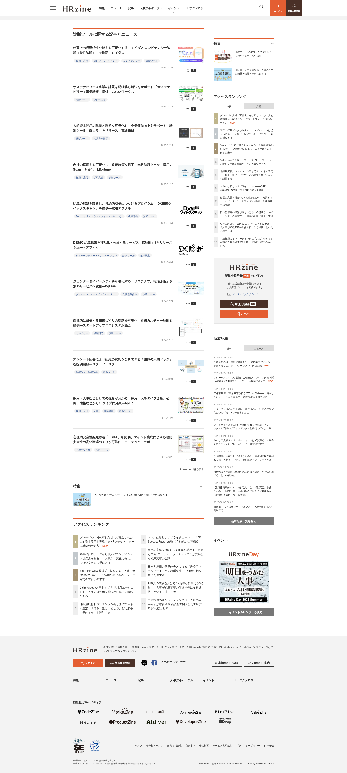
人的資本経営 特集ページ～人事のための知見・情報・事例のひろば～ (132, 494)
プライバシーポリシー (248, 745)
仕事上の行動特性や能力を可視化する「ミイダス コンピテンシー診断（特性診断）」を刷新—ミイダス (121, 50)
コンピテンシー (131, 60)
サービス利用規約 (222, 745)
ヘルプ (138, 745)
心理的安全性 (83, 449)
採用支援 (98, 177)
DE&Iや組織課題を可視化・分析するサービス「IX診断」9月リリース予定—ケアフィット (122, 244)
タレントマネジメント (106, 60)
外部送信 (269, 745)
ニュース (116, 8)
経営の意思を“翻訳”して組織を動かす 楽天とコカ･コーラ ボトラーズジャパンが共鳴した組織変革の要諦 (175, 554)
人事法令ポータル (151, 8)
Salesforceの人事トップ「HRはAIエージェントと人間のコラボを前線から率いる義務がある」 (106, 591)
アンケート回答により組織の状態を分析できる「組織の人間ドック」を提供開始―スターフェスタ (123, 361)
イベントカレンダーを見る (246, 612)
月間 (258, 106)
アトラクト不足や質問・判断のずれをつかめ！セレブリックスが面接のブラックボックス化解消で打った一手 (244, 426)
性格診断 (109, 411)
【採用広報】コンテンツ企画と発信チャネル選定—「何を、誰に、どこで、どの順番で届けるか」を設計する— (106, 608)
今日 (229, 106)
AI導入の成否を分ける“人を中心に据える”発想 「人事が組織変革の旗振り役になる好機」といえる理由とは (175, 587)
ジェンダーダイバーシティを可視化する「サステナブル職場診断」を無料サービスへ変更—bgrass (123, 283)
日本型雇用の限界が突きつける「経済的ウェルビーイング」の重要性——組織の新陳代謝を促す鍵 (174, 570)
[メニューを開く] (53, 8)
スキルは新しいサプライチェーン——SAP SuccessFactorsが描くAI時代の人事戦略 (174, 539)
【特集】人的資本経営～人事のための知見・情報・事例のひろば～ (254, 71)
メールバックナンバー (246, 294)
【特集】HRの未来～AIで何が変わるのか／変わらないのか (253, 53)
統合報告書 (100, 99)
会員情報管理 (174, 745)
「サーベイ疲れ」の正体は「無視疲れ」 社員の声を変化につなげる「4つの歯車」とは (244, 410)
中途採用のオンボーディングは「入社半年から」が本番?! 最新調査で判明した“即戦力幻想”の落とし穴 (175, 604)
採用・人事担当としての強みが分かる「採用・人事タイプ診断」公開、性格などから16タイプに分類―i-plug (121, 400)
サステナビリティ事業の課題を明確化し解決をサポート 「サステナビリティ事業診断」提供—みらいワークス (121, 89)
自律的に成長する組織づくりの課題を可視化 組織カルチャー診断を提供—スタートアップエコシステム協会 (123, 322)
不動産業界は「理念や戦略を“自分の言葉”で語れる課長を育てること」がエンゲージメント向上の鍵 (243, 363)
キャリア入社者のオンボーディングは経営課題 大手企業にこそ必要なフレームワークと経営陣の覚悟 (244, 441)
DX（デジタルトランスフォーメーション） (99, 216)
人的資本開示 (101, 138)
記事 (131, 8)
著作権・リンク (154, 745)
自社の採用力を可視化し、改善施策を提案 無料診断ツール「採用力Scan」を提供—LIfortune (123, 167)
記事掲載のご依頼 (226, 663)
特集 (102, 8)
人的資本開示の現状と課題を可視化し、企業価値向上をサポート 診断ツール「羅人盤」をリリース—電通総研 (123, 128)
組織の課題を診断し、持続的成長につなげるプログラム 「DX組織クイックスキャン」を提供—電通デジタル (122, 205)
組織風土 (145, 255)
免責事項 (190, 745)
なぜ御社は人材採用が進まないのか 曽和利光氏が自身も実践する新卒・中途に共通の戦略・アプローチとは (244, 457)
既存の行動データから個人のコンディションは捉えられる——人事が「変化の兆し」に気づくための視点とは (106, 558)
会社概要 (204, 745)
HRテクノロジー (196, 8)
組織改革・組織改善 (87, 372)
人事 (96, 411)
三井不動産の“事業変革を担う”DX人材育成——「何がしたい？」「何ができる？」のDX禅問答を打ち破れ (244, 394)
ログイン (246, 314)
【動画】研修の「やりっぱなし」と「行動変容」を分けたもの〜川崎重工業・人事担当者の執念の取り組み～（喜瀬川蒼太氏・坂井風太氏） (244, 490)
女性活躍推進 (129, 294)
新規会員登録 (245, 304)
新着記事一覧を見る (243, 521)
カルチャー (82, 333)
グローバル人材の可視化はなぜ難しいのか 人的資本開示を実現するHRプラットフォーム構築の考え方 (108, 541)
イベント (174, 8)
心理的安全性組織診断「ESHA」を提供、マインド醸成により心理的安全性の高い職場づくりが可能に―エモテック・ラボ (122, 439)
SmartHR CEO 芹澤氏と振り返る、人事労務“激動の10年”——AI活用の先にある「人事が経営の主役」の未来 (107, 575)
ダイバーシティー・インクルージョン (96, 255)
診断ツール (152, 60)
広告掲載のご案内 (259, 663)
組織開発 (133, 216)
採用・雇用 (82, 60)
